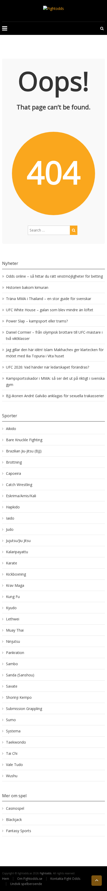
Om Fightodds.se (29, 878)
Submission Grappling (24, 708)
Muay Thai (15, 630)
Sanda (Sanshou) (20, 674)
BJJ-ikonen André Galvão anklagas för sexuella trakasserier (55, 395)
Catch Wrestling (19, 484)
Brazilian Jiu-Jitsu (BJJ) (24, 450)
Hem (5, 878)
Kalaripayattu (17, 551)
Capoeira (13, 473)
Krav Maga (15, 585)
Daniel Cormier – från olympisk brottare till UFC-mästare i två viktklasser (54, 335)
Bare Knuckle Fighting (24, 439)
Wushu (11, 775)
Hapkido (13, 506)
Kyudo (11, 607)
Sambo (12, 663)
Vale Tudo (14, 764)
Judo (10, 529)
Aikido (11, 428)
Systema (13, 730)
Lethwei (12, 618)
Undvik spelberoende (26, 884)
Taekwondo (16, 742)
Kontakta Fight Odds (65, 878)
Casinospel (15, 808)
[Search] (73, 230)
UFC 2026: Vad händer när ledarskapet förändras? (47, 367)
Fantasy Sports (18, 830)
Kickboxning (16, 574)
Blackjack (14, 819)
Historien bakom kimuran (27, 287)
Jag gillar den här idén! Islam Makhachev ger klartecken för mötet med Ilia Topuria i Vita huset (55, 352)
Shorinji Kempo (19, 697)
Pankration (15, 652)
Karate (11, 562)
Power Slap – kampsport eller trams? (37, 321)
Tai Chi (11, 753)
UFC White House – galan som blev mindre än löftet (49, 309)
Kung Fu (13, 596)
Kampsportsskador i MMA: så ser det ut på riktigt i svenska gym (55, 381)
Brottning (14, 462)
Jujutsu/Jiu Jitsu (18, 540)
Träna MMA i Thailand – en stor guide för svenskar (48, 298)
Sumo (11, 719)
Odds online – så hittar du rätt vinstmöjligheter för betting (54, 276)
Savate (11, 686)
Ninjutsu (13, 641)
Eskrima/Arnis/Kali (21, 495)
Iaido (10, 518)
